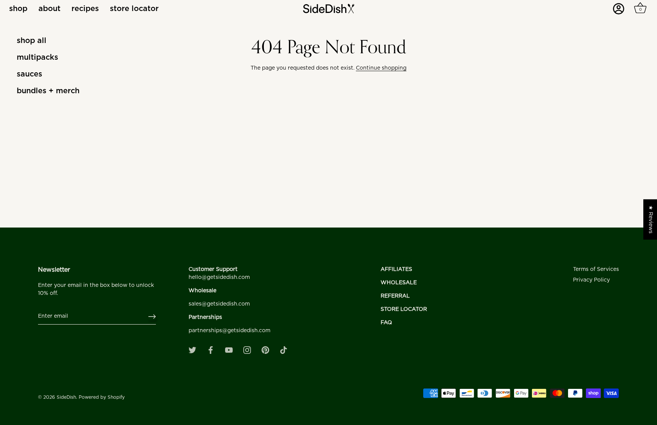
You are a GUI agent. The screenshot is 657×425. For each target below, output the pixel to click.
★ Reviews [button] (650, 219)
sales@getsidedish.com (219, 304)
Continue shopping (381, 68)
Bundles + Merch (48, 91)
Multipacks (37, 57)
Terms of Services (596, 269)
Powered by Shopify (102, 397)
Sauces (29, 74)
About (49, 9)
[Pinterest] (265, 350)
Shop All (31, 41)
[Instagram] (247, 350)
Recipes (85, 9)
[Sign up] (152, 316)
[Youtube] (229, 350)
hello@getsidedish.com (219, 277)
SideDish (66, 397)
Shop (18, 9)
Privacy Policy (591, 280)
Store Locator (134, 9)
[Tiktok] (283, 350)
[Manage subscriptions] (621, 11)
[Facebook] (210, 350)
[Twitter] (192, 350)
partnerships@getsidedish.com (229, 330)
